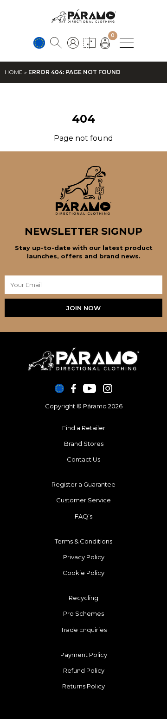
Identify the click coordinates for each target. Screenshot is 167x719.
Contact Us (83, 459)
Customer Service (83, 500)
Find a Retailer (83, 427)
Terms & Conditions (83, 541)
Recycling (83, 597)
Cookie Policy (83, 572)
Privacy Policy (83, 557)
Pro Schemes (83, 613)
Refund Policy (83, 670)
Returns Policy (83, 686)
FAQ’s (83, 516)
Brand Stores (83, 443)
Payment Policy (83, 654)
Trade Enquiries (84, 629)
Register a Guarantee (83, 484)
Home (14, 72)
